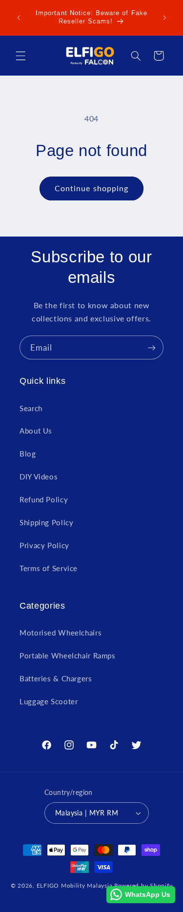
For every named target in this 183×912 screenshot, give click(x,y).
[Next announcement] (164, 17)
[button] (20, 55)
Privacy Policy (44, 545)
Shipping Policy (46, 522)
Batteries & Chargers (56, 678)
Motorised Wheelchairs (61, 632)
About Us (36, 430)
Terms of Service (49, 568)
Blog (28, 453)
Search (31, 408)
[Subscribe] (152, 347)
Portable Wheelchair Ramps (68, 655)
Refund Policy (44, 499)
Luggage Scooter (49, 701)
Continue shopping (91, 188)
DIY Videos (39, 476)
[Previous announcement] (18, 17)
